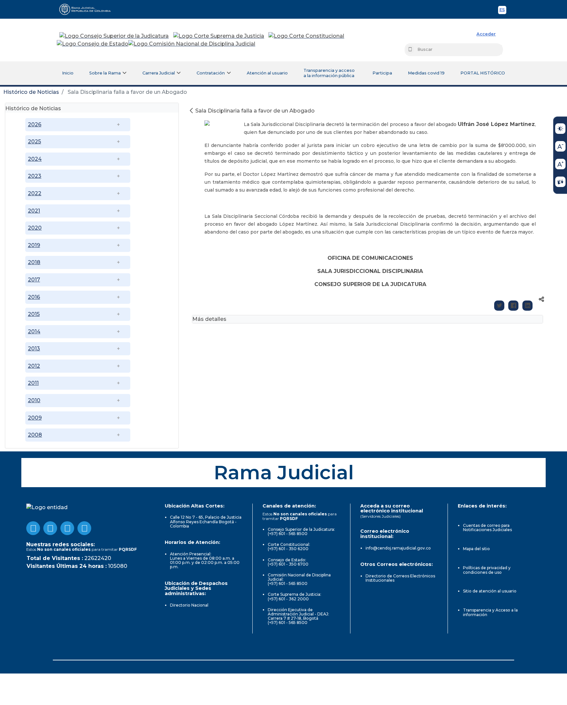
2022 (34, 193)
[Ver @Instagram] (84, 528)
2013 (34, 348)
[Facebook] (513, 306)
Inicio (68, 73)
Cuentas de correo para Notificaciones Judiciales (487, 527)
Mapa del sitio (476, 548)
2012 (34, 366)
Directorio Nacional (189, 605)
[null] (192, 111)
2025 (34, 141)
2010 (34, 400)
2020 (35, 228)
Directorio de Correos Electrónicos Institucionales (400, 578)
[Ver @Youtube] (50, 528)
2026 (34, 124)
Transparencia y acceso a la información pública (329, 73)
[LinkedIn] (527, 306)
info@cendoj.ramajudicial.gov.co (398, 548)
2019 (34, 245)
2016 (34, 297)
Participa (382, 73)
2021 (34, 211)
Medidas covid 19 (426, 73)
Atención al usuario (267, 73)
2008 (35, 435)
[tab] (91, 108)
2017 (34, 280)
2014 (34, 331)
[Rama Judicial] (87, 9)
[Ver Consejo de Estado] (92, 44)
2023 (34, 176)
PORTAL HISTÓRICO (482, 73)
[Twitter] (499, 306)
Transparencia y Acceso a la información (490, 612)
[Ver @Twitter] (67, 528)
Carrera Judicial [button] (158, 73)
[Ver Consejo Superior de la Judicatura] (114, 36)
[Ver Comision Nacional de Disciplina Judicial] (191, 44)
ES (502, 10)
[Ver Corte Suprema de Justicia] (218, 36)
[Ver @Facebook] (33, 528)
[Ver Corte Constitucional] (306, 36)
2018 (34, 262)
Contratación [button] (211, 73)
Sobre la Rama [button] (105, 73)
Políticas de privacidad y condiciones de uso (487, 569)
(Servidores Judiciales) (380, 516)
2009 (35, 418)
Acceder (486, 33)
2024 (35, 159)
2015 (34, 314)
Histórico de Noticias (31, 92)
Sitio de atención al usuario (489, 591)
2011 (33, 383)
